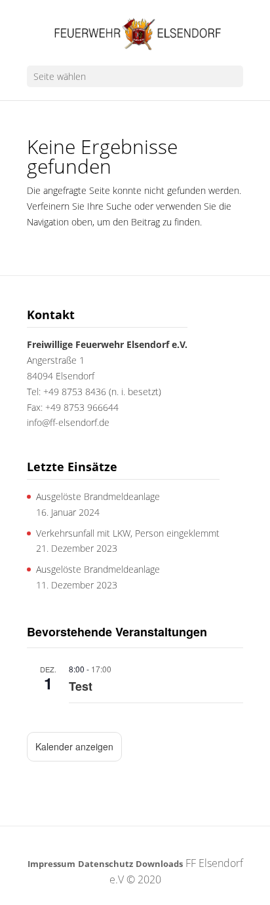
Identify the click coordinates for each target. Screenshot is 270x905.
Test (80, 686)
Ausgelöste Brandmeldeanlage (98, 496)
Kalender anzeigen (74, 746)
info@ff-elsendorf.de (68, 422)
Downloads (159, 864)
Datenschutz (105, 864)
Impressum (51, 864)
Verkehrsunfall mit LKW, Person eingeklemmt (128, 533)
